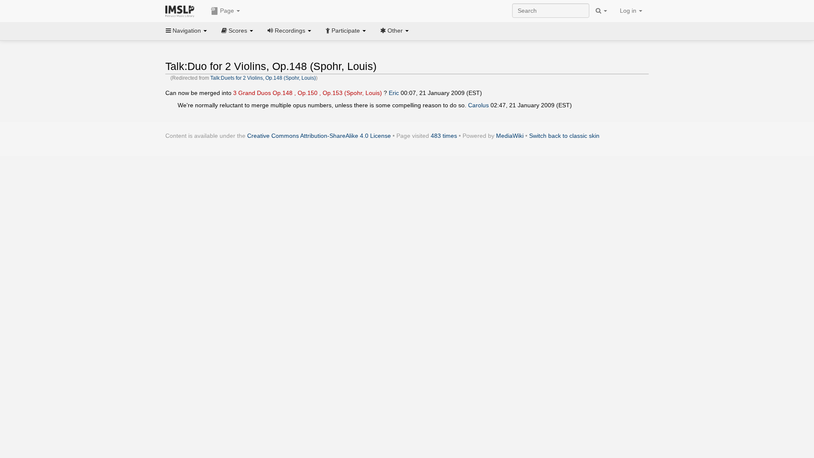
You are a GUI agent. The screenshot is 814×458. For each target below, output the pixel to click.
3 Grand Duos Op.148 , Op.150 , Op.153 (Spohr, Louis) (307, 92)
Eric (394, 92)
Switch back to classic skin (564, 135)
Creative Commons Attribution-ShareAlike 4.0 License (319, 135)
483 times (444, 135)
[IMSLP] (181, 10)
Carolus (478, 105)
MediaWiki (510, 135)
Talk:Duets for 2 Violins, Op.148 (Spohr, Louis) (263, 78)
